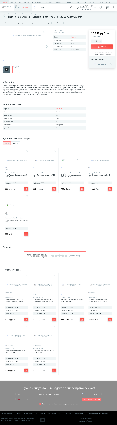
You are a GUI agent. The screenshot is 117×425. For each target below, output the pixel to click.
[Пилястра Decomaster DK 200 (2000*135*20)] (16, 336)
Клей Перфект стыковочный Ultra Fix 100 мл (71, 176)
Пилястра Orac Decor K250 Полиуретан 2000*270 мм (97, 300)
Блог (77, 2)
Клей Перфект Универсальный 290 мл (16, 176)
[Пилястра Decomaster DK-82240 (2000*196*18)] (72, 285)
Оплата (49, 2)
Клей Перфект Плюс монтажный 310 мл (16, 221)
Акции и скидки (15, 2)
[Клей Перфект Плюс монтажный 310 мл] (16, 205)
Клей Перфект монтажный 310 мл (99, 176)
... (113, 2)
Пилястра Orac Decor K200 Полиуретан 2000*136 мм (14, 300)
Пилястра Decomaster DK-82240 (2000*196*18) (72, 300)
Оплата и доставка (55, 413)
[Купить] (26, 189)
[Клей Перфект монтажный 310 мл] (100, 160)
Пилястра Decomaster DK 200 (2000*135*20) (15, 351)
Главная (4, 2)
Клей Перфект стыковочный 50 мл (44, 176)
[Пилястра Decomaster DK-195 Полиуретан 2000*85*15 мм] (44, 285)
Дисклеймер (79, 413)
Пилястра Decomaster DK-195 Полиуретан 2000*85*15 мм (43, 300)
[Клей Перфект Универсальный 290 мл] (16, 160)
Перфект (73, 37)
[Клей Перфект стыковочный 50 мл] (44, 160)
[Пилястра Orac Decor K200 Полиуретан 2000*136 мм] (16, 285)
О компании (36, 2)
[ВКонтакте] (42, 420)
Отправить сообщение (91, 400)
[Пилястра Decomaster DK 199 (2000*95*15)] (44, 336)
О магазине (28, 413)
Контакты (69, 2)
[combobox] (94, 63)
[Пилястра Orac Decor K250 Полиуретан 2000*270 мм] (100, 285)
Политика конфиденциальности (98, 413)
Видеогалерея (105, 2)
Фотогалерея (89, 2)
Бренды (26, 2)
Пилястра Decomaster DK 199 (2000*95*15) (43, 351)
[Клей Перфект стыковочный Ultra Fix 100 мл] (72, 160)
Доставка (57, 2)
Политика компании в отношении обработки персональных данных (85, 420)
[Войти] (113, 7)
